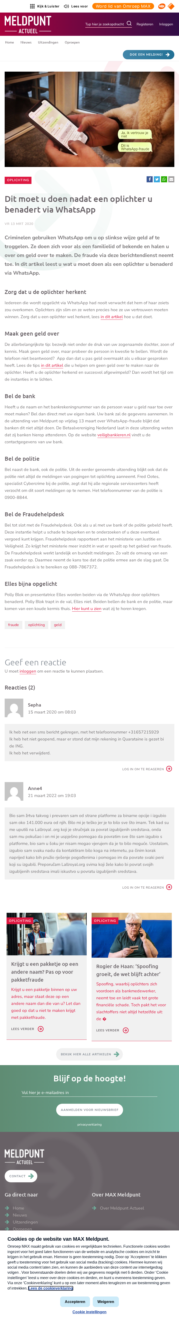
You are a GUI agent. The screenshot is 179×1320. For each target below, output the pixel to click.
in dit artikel (112, 317)
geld (58, 624)
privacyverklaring (89, 1124)
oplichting (36, 624)
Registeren (145, 24)
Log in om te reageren (143, 769)
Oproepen (72, 42)
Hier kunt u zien (86, 608)
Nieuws (26, 42)
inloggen (28, 671)
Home (9, 42)
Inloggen (166, 24)
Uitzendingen (48, 42)
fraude (13, 624)
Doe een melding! (146, 55)
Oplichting (18, 180)
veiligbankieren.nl (114, 435)
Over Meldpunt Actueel (122, 1208)
